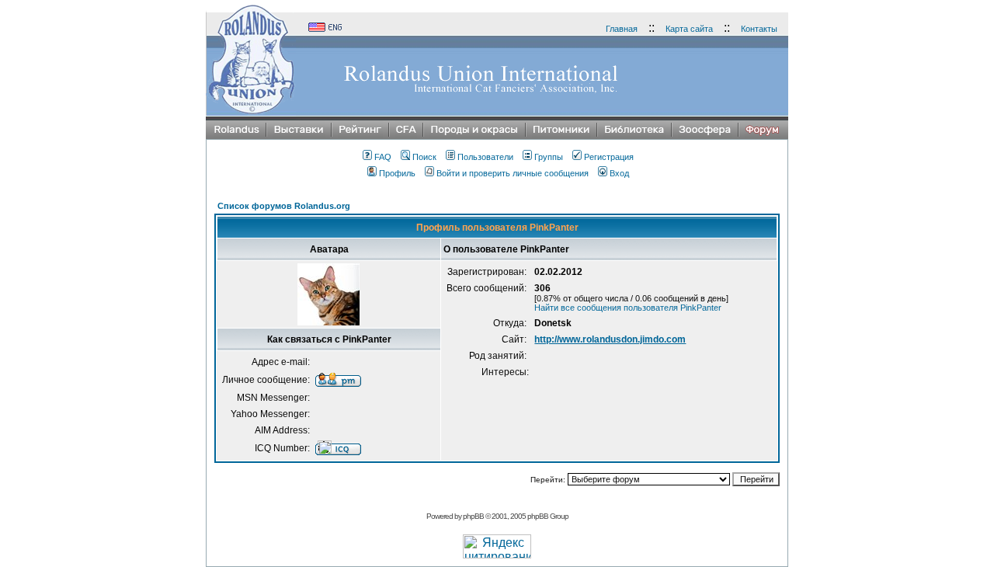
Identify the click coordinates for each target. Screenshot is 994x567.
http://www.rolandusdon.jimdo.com (610, 339)
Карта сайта (689, 28)
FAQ (382, 157)
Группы (548, 157)
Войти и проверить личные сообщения (512, 173)
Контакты (759, 28)
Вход (619, 173)
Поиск (424, 157)
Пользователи (485, 157)
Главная (622, 28)
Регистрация (609, 157)
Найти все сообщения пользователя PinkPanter (627, 307)
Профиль (397, 173)
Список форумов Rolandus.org (283, 205)
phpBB (473, 516)
